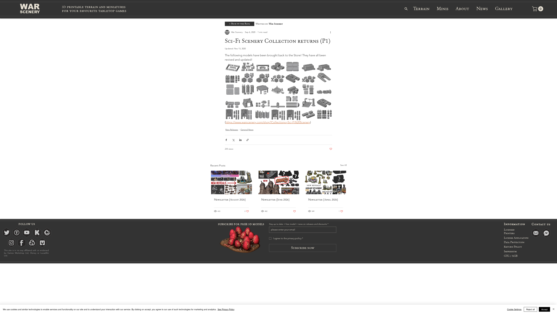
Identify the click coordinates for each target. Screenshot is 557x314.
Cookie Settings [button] (514, 309)
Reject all (530, 309)
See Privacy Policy (226, 309)
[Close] (553, 309)
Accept (544, 309)
